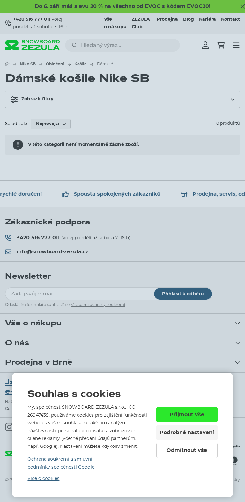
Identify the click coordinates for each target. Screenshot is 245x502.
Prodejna (167, 19)
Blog (188, 19)
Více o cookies (43, 479)
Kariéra (207, 19)
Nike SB (28, 64)
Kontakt (230, 19)
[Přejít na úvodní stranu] (7, 64)
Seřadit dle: (16, 124)
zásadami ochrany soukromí (98, 305)
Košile (80, 64)
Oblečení (55, 64)
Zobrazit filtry (37, 99)
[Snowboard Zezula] (32, 45)
